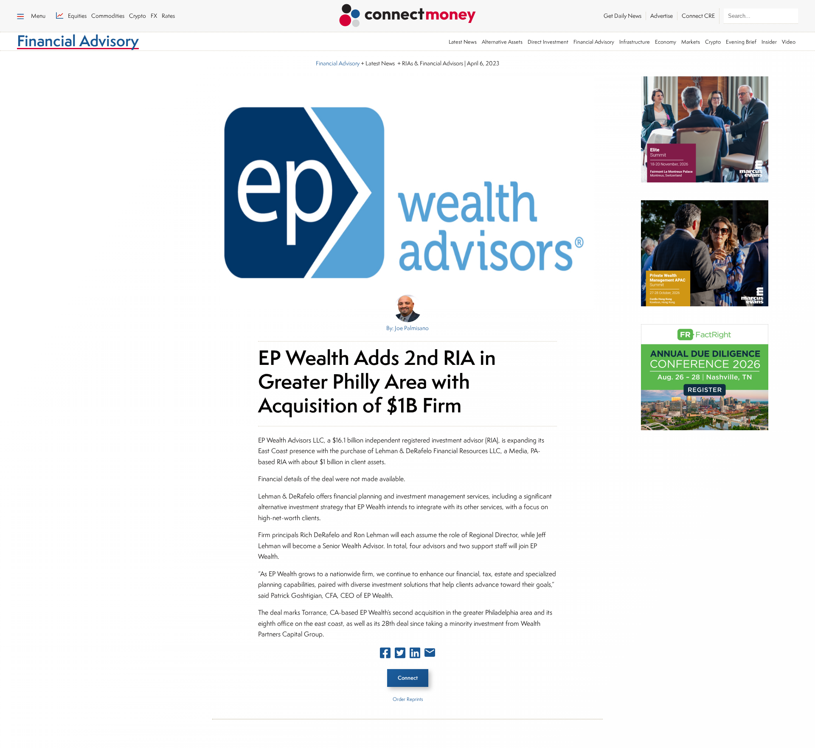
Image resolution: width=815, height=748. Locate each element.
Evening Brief (741, 41)
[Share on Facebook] (385, 654)
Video (788, 41)
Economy (665, 41)
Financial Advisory (593, 41)
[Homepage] (407, 14)
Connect (408, 677)
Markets (690, 41)
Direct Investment (548, 41)
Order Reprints (408, 699)
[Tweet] (400, 654)
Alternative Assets (502, 41)
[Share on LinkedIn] (415, 654)
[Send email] (429, 654)
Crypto (713, 41)
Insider (769, 41)
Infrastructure (634, 41)
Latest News (463, 41)
